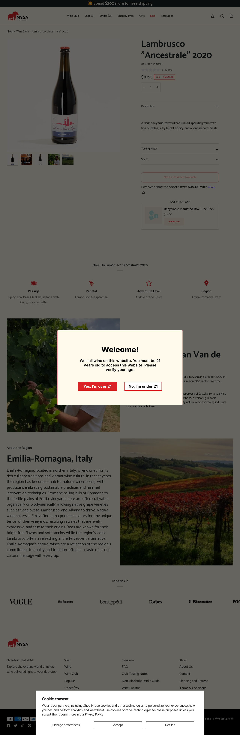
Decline (170, 725)
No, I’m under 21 (143, 386)
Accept (118, 725)
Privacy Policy (94, 714)
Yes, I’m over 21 (97, 386)
